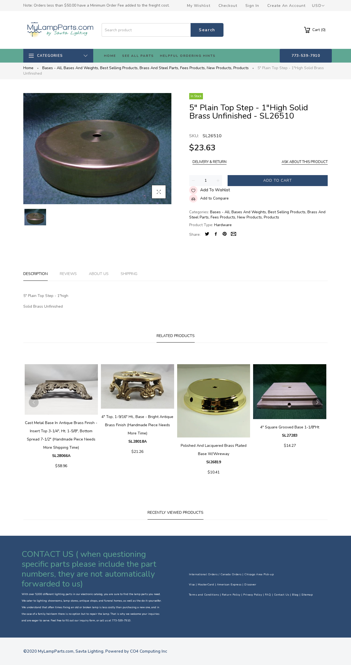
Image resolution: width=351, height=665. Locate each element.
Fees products (193, 68)
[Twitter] (207, 234)
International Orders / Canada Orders (215, 574)
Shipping (129, 273)
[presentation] (34, 402)
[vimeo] (224, 234)
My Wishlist (198, 5)
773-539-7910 (305, 55)
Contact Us (281, 595)
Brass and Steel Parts (159, 68)
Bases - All (52, 68)
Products (241, 68)
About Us (99, 273)
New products (219, 68)
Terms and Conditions (204, 595)
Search (207, 30)
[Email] (233, 234)
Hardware (223, 225)
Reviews (68, 273)
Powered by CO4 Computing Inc (136, 651)
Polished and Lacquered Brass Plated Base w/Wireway (214, 454)
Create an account (286, 5)
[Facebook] (216, 234)
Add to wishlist (215, 190)
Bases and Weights (81, 68)
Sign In (252, 5)
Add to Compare (214, 198)
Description (35, 273)
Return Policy (231, 595)
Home (28, 68)
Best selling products (119, 68)
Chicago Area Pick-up (259, 574)
